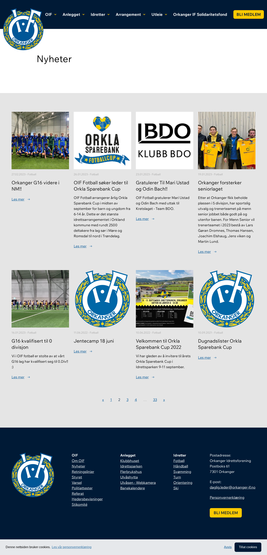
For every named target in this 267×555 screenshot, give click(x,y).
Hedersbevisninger (87, 499)
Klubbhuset (129, 460)
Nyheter (78, 466)
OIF (48, 14)
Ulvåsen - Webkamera (138, 482)
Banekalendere (132, 488)
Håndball (180, 466)
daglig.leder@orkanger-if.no (232, 487)
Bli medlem (249, 14)
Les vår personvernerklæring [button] (71, 547)
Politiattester (82, 488)
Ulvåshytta (129, 477)
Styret (77, 477)
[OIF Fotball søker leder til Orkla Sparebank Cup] (102, 140)
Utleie (157, 14)
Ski (175, 488)
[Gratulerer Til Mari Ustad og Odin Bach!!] (164, 140)
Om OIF (78, 460)
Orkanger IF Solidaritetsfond (200, 14)
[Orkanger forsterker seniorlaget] (226, 140)
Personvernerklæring (227, 497)
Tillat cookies (248, 547)
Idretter (98, 14)
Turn (177, 477)
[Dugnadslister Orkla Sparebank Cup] (226, 299)
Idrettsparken (131, 466)
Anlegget (71, 14)
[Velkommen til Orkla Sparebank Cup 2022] (164, 299)
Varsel (77, 482)
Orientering (182, 482)
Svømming (182, 471)
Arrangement (128, 14)
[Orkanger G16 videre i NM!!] (40, 140)
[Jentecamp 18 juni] (102, 299)
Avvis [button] (228, 547)
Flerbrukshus (131, 471)
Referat (78, 493)
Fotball (179, 460)
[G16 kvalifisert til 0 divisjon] (40, 299)
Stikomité (79, 504)
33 (155, 399)
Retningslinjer (83, 471)
